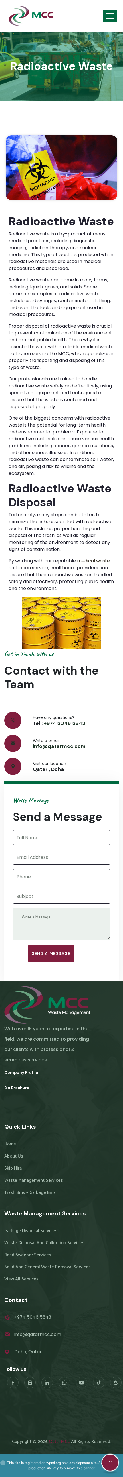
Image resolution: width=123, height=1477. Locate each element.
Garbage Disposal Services (30, 1231)
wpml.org (53, 1463)
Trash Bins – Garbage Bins (30, 1192)
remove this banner (79, 1468)
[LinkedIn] (47, 1382)
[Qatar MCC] (31, 16)
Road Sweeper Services (27, 1255)
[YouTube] (81, 1382)
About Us (13, 1156)
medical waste (93, 560)
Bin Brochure (16, 1087)
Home (10, 1144)
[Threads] (116, 1382)
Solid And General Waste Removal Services (47, 1267)
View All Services (21, 1279)
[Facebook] (13, 1382)
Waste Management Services (33, 1180)
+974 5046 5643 (64, 723)
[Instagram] (30, 1382)
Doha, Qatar (28, 1351)
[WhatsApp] (64, 1382)
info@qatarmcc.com (59, 746)
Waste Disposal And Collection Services (44, 1243)
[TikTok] (98, 1382)
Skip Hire (13, 1168)
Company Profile (21, 1072)
